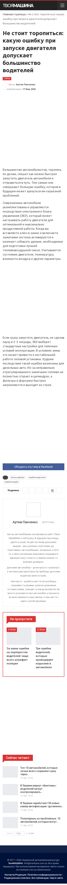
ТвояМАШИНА (15, 863)
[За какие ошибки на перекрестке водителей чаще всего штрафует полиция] (19, 636)
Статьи (7, 79)
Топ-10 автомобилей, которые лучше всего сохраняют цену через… (39, 771)
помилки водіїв (11, 482)
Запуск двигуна (17, 477)
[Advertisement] (33, 132)
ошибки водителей (37, 477)
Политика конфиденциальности (44, 875)
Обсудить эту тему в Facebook (33, 466)
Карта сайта (56, 878)
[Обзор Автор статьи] (33, 510)
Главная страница (14, 14)
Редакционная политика (17, 878)
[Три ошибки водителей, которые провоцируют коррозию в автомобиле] (48, 636)
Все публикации (40, 878)
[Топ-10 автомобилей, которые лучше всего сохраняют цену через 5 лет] (10, 772)
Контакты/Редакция (15, 875)
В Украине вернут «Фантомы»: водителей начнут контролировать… (38, 788)
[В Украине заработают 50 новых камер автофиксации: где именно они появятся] (10, 807)
